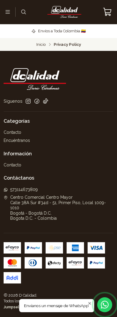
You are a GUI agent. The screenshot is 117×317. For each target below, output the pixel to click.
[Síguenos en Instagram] (28, 101)
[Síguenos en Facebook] (37, 101)
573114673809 (24, 189)
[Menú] (8, 11)
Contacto (12, 132)
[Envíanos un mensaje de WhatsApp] (104, 304)
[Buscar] (23, 11)
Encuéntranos (17, 140)
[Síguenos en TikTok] (46, 101)
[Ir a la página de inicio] (64, 11)
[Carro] (107, 12)
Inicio (41, 45)
